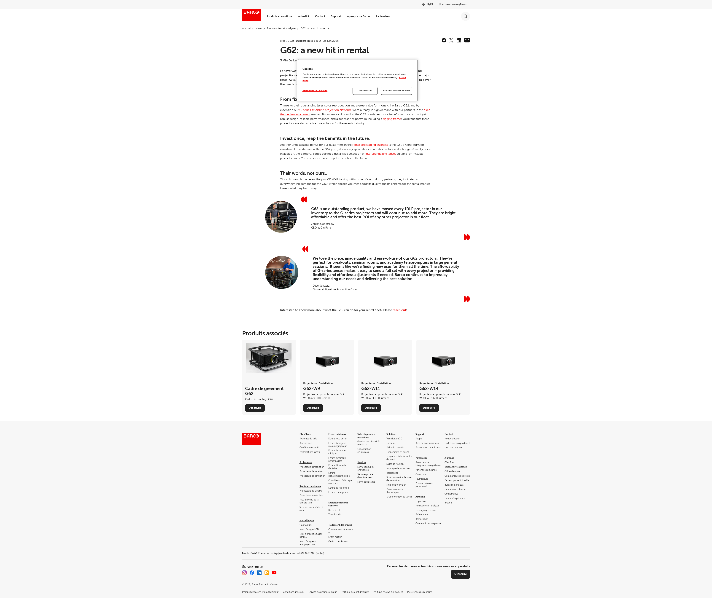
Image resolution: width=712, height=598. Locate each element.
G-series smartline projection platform (325, 110)
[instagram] (244, 572)
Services (361, 462)
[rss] (267, 572)
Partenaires (383, 16)
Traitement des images (340, 525)
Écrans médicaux (337, 434)
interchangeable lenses (380, 153)
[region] (357, 80)
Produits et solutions (279, 16)
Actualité (303, 16)
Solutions (391, 434)
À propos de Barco (358, 16)
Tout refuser (365, 91)
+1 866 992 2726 (310, 553)
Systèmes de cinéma (310, 486)
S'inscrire (460, 574)
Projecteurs (306, 462)
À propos (449, 458)
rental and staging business (370, 144)
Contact (320, 16)
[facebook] (444, 40)
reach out (399, 310)
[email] (467, 40)
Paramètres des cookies (315, 90)
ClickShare (305, 434)
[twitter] (451, 40)
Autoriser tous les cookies (396, 91)
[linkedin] (459, 40)
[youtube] (274, 572)
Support (336, 16)
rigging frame (392, 119)
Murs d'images (307, 520)
